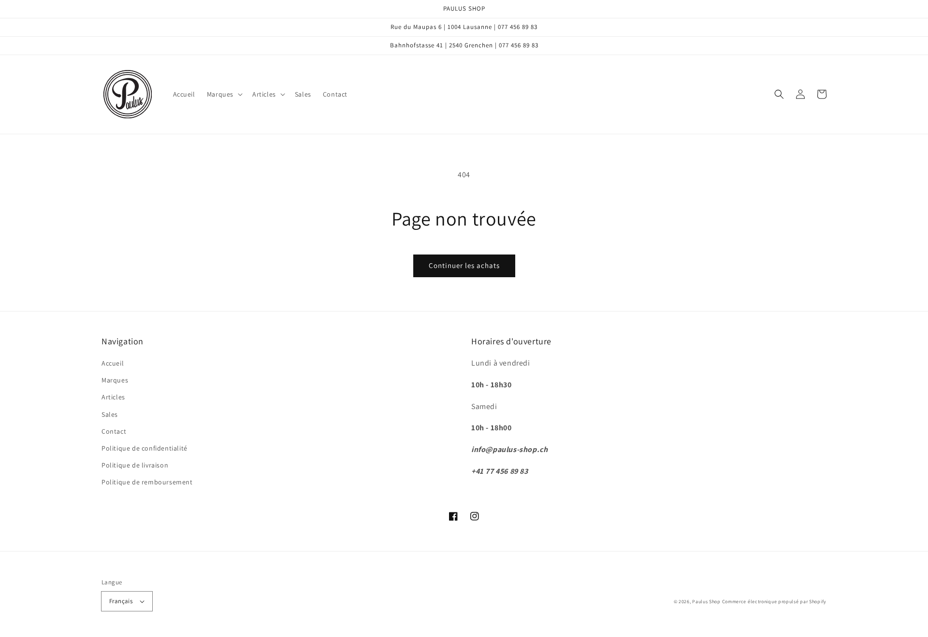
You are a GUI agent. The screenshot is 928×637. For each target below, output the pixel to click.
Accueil (113, 363)
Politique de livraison (135, 465)
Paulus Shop (706, 601)
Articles (113, 397)
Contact (114, 431)
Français (120, 601)
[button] (223, 94)
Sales (110, 414)
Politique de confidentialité (145, 448)
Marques (115, 380)
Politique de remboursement (147, 482)
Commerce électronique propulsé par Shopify (774, 601)
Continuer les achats (464, 265)
